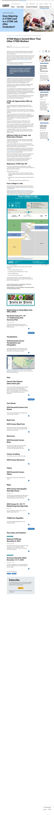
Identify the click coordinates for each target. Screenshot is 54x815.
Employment (14, 573)
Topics (13, 7)
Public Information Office (19, 590)
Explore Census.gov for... (16, 3)
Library (13, 35)
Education (9, 573)
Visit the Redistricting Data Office (31, 332)
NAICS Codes (32, 3)
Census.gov (9, 35)
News (27, 3)
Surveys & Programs (31, 7)
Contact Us (46, 3)
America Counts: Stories (18, 35)
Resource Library (44, 7)
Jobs (37, 3)
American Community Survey (22, 59)
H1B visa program (10, 150)
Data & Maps (20, 7)
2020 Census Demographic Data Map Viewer (16, 369)
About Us (41, 3)
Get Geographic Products (31, 528)
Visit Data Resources (31, 399)
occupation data (12, 190)
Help (50, 3)
